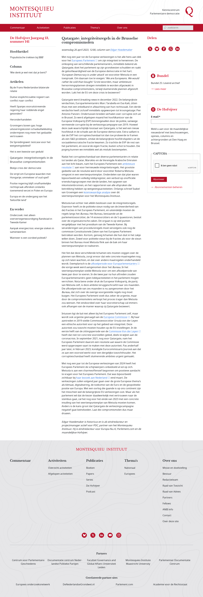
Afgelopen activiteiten (60, 474)
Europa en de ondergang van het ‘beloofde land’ (28, 198)
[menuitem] (19, 28)
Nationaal (129, 468)
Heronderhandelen (21, 119)
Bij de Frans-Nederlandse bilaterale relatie (29, 89)
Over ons (170, 461)
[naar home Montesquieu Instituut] (32, 12)
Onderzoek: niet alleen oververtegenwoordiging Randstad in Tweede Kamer (31, 219)
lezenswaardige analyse (97, 192)
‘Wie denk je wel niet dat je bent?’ (28, 72)
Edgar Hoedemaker (121, 50)
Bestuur (167, 474)
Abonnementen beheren (168, 187)
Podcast (90, 491)
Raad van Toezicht (173, 486)
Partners (167, 497)
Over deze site (171, 521)
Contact (167, 515)
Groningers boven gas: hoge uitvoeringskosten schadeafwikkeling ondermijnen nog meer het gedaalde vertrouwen (31, 131)
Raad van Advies (172, 491)
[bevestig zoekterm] (165, 28)
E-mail (155, 116)
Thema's (131, 461)
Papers (90, 474)
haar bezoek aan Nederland (91, 378)
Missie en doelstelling (175, 468)
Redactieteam (170, 480)
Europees (129, 474)
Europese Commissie (115, 317)
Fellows (167, 503)
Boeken (90, 468)
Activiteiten (57, 461)
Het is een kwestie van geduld (26, 152)
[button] (84, 535)
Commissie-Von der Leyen (123, 331)
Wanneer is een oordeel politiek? (28, 238)
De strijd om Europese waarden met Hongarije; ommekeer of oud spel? (30, 175)
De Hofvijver (93, 486)
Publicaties (94, 461)
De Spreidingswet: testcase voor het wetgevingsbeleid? (30, 144)
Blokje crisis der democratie (25, 168)
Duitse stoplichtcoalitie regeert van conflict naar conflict (29, 98)
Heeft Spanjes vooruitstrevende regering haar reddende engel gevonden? (28, 110)
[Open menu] (57, 28)
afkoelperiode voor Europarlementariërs (114, 264)
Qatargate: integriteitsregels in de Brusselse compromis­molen (31, 160)
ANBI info (168, 509)
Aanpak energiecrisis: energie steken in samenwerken (32, 230)
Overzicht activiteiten (60, 468)
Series (89, 480)
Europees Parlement (83, 60)
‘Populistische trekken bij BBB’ (27, 57)
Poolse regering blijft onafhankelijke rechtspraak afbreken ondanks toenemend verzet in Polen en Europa (31, 187)
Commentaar (20, 461)
